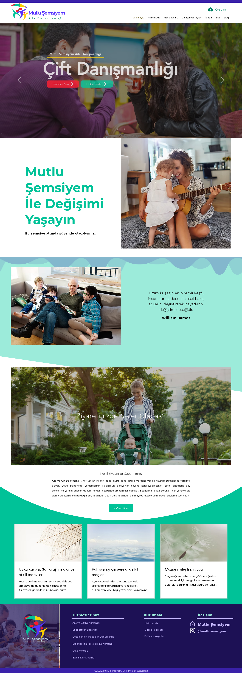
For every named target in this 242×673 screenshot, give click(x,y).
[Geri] (19, 80)
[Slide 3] (124, 129)
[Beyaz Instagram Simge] (192, 630)
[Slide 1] (117, 129)
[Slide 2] (121, 129)
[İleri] (222, 80)
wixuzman (142, 670)
